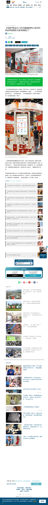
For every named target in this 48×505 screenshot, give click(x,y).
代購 (37, 45)
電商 (14, 45)
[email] (28, 494)
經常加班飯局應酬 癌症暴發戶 (14, 255)
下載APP (23, 489)
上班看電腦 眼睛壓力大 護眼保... (31, 407)
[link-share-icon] (12, 42)
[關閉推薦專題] (47, 247)
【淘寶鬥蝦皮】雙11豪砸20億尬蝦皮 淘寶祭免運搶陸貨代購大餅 (21, 198)
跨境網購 (33, 45)
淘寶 (17, 45)
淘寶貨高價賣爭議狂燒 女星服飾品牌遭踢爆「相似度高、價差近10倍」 (21, 211)
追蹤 (27, 282)
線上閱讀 (36, 484)
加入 (21, 282)
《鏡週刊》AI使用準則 (24, 491)
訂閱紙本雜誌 (8, 2)
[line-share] (9, 42)
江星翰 (9, 36)
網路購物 (21, 45)
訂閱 (32, 282)
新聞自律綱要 (29, 489)
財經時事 (29, 45)
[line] (20, 494)
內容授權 (18, 489)
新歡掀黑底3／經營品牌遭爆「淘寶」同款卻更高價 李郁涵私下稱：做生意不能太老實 (21, 224)
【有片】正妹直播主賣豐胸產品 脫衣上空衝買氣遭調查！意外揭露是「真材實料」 (21, 243)
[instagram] (26, 494)
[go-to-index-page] (25, 2)
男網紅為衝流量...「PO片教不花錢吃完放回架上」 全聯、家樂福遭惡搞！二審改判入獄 (21, 218)
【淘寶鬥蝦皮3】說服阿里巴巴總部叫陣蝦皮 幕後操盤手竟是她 (21, 192)
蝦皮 (25, 45)
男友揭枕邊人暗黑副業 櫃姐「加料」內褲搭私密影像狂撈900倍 (21, 230)
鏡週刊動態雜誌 (26, 481)
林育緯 (13, 38)
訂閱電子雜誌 (28, 487)
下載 (37, 282)
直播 (6, 45)
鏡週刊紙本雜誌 (18, 481)
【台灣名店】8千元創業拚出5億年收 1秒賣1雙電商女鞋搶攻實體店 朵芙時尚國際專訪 (21, 237)
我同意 (42, 501)
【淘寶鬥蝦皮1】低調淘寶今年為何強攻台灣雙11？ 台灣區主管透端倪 (21, 205)
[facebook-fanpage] (23, 494)
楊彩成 (9, 38)
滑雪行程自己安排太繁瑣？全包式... (32, 389)
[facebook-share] (6, 42)
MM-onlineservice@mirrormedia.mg (25, 496)
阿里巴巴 (10, 45)
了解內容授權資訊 (36, 481)
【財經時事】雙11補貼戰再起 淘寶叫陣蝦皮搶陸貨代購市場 (21, 185)
